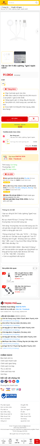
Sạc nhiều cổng (5, 412)
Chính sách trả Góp (7, 366)
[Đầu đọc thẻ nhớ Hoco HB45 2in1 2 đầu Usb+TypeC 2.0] (8, 290)
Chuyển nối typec (16, 7)
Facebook (17, 159)
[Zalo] (17, 381)
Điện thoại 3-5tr (5, 416)
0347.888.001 (7, 321)
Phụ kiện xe (4, 409)
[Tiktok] (6, 381)
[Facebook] (2, 381)
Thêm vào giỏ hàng (31, 149)
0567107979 (23, 427)
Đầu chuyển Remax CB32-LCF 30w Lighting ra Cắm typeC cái (24, 274)
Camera (23, 407)
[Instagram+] (9, 381)
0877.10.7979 (7, 344)
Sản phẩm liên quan (9, 268)
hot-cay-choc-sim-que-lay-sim (19, 141)
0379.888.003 (7, 330)
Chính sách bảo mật (8, 371)
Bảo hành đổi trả (7, 358)
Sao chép (6, 182)
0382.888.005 (7, 339)
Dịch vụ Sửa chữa (6, 407)
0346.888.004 (7, 334)
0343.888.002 (7, 325)
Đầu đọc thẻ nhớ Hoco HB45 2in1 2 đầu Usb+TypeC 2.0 (23, 288)
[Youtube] (13, 381)
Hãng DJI (3, 421)
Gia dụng (23, 418)
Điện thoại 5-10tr (26, 416)
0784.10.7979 (7, 348)
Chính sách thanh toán (9, 361)
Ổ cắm (23, 412)
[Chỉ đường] (15, 344)
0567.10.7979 (20, 156)
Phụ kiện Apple (5, 405)
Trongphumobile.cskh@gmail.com (22, 426)
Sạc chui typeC (25, 409)
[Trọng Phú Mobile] (4, 2)
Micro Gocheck (5, 418)
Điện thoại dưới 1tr (6, 414)
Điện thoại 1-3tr (25, 414)
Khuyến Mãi (24, 405)
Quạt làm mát (25, 421)
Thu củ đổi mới (6, 369)
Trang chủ (5, 7)
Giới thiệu (4, 374)
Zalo (10, 159)
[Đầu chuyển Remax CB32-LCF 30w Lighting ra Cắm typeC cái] (8, 277)
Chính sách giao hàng (8, 363)
